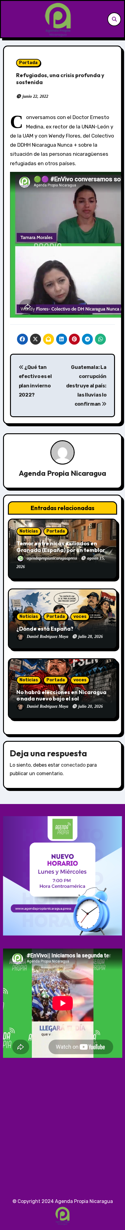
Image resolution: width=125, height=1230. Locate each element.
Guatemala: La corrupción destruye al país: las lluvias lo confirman (86, 385)
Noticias (28, 531)
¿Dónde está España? (44, 628)
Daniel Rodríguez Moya (48, 636)
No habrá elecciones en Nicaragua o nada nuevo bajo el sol (61, 695)
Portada (28, 62)
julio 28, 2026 (90, 636)
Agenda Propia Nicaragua (62, 473)
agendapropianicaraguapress (52, 558)
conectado (73, 765)
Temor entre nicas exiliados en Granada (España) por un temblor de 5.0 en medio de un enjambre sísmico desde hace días (60, 553)
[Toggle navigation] (7, 19)
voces (79, 616)
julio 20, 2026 (90, 706)
